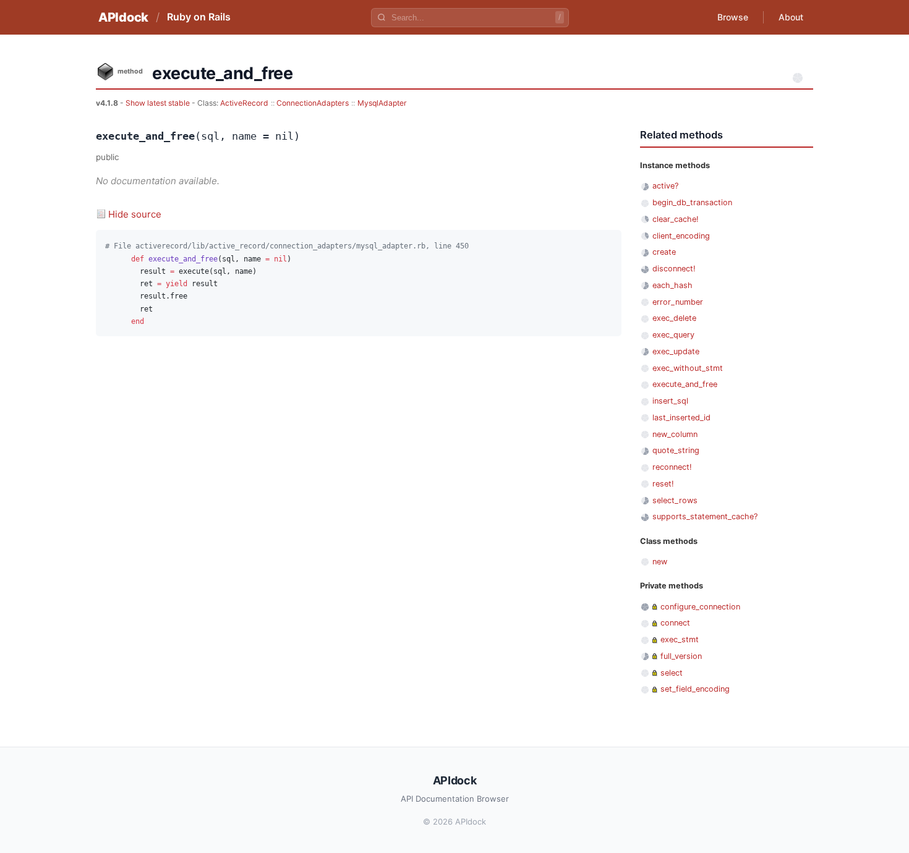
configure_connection (700, 606)
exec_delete (674, 318)
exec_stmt (679, 639)
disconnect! (674, 268)
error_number (677, 302)
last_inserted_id (681, 417)
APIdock (123, 17)
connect (675, 622)
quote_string (675, 450)
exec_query (673, 334)
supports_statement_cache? (705, 516)
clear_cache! (675, 219)
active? (665, 185)
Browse (732, 17)
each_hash (672, 285)
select (671, 672)
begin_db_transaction (692, 202)
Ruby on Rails (199, 17)
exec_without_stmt (687, 368)
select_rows (675, 500)
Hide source (134, 214)
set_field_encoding (695, 689)
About (791, 17)
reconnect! (672, 467)
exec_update (675, 351)
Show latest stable (159, 103)
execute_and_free (684, 384)
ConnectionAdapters (312, 103)
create (664, 252)
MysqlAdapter (382, 103)
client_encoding (681, 235)
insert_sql (670, 400)
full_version (681, 656)
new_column (675, 434)
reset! (663, 483)
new (659, 561)
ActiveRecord (244, 103)
